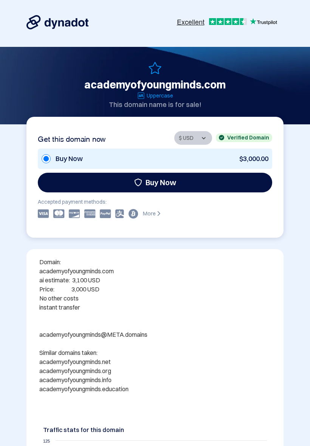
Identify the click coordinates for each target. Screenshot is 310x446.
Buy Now (161, 182)
